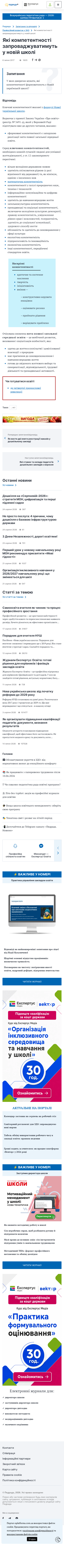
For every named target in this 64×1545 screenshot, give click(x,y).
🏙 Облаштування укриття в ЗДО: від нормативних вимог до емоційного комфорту (29, 761)
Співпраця (8, 1453)
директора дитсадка (16, 1408)
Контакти (8, 1447)
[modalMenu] (58, 4)
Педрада (6, 26)
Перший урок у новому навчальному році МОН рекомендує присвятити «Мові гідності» (31, 553)
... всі (13, 407)
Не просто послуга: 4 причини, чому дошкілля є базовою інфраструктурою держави (29, 520)
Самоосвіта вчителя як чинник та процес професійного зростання (31, 609)
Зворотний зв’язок (13, 1464)
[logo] (11, 5)
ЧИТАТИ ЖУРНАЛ (32, 981)
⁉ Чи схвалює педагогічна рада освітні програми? (31, 784)
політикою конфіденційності (38, 1530)
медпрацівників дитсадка (19, 1419)
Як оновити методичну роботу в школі (25, 1224)
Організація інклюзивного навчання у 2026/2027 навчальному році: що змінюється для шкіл (28, 574)
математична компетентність (25, 181)
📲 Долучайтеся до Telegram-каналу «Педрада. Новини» (29, 828)
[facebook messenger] (17, 1518)
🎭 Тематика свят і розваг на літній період (27, 818)
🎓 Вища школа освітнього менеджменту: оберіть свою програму (31, 807)
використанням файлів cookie (22, 1534)
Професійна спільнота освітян (15, 855)
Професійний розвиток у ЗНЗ (15, 30)
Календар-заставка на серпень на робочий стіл (30, 1116)
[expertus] (30, 4)
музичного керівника (16, 1424)
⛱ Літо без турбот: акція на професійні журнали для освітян (30, 795)
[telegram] (9, 1518)
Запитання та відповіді (26, 26)
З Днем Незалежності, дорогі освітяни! (29, 536)
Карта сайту (9, 1469)
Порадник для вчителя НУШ (22, 635)
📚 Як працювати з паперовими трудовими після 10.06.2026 (31, 774)
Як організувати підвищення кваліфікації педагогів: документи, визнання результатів (31, 723)
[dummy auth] (50, 4)
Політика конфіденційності (19, 1480)
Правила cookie (12, 1474)
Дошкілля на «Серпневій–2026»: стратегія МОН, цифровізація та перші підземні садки (29, 499)
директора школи (14, 1397)
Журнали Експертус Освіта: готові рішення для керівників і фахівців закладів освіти (26, 663)
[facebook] (3, 1518)
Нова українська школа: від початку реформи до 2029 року (27, 693)
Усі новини (8, 485)
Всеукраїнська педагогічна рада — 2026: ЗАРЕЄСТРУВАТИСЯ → (32, 16)
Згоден (32, 1539)
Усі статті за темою (12, 597)
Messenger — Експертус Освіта (41, 855)
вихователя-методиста (17, 1413)
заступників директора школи (21, 1402)
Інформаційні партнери (16, 1458)
